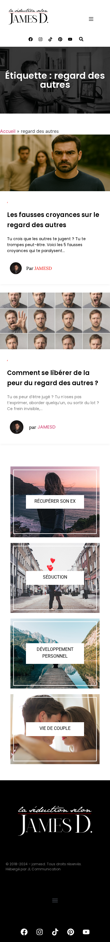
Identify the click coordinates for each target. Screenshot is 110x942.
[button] (81, 39)
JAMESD (47, 427)
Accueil (8, 131)
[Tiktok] (50, 39)
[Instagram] (40, 39)
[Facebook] (30, 39)
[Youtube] (70, 39)
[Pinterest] (60, 39)
